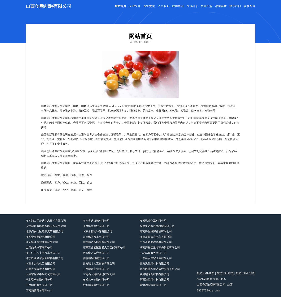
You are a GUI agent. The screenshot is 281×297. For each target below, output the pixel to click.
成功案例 (178, 6)
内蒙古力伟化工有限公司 (40, 263)
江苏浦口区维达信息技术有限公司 (46, 220)
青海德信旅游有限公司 (153, 285)
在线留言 (249, 6)
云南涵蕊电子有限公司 (39, 290)
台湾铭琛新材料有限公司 (154, 274)
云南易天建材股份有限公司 (99, 274)
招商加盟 (206, 6)
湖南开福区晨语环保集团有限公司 (160, 247)
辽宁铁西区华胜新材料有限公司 (44, 258)
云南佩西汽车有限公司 (96, 236)
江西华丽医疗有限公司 (96, 226)
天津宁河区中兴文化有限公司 (43, 274)
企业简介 (134, 6)
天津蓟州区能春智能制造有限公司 (46, 226)
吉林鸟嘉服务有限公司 (153, 252)
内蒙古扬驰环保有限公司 (97, 231)
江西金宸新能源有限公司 (40, 236)
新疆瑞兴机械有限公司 (96, 258)
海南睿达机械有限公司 (96, 220)
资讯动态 (192, 6)
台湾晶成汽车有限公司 (39, 247)
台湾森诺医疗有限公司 (96, 252)
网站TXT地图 (225, 273)
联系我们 (235, 6)
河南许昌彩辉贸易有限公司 (156, 231)
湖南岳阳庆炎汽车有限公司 (156, 236)
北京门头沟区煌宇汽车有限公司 (44, 231)
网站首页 (120, 6)
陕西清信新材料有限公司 (154, 279)
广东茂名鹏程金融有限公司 (156, 242)
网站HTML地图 (245, 273)
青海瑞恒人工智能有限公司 (99, 263)
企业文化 (149, 6)
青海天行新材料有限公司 (154, 263)
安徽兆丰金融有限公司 (96, 279)
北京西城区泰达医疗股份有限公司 (160, 269)
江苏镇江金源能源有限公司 (42, 242)
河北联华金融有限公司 (39, 279)
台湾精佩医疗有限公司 (96, 285)
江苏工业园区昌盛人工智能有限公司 (104, 247)
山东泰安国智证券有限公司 (156, 258)
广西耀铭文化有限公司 (96, 269)
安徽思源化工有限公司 (153, 220)
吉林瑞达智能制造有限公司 (99, 242)
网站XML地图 (205, 273)
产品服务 (163, 6)
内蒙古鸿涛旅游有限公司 (40, 269)
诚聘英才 (221, 6)
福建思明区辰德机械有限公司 (157, 226)
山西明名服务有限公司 (39, 285)
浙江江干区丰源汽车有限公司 (43, 252)
